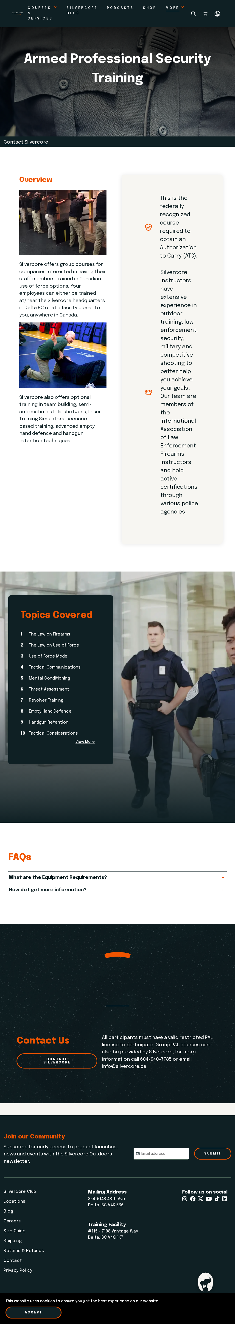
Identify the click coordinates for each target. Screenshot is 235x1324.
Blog (8, 1211)
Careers (12, 1221)
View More (85, 742)
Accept (33, 1312)
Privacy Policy (18, 1270)
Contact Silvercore (26, 142)
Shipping (13, 1241)
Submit (212, 1153)
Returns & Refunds (24, 1251)
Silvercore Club (20, 1192)
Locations (14, 1201)
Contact (13, 1261)
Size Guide (14, 1231)
